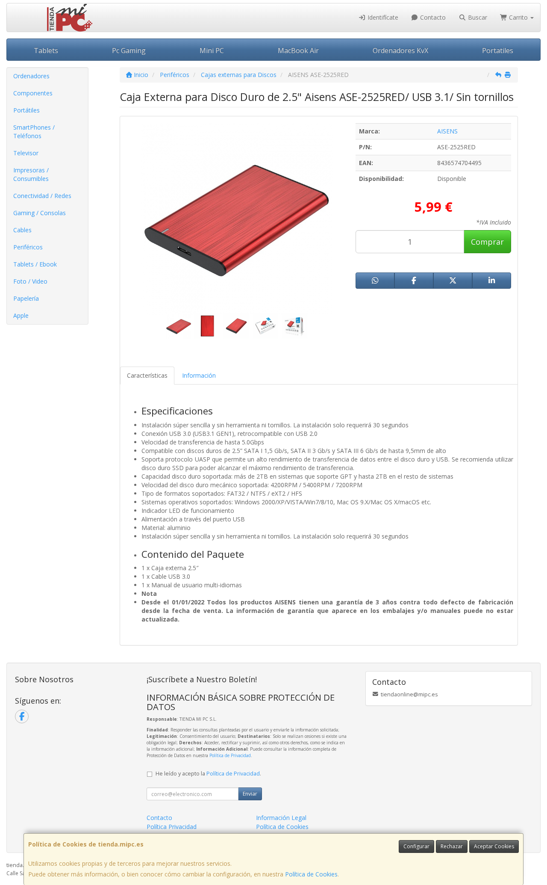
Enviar (250, 793)
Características (147, 375)
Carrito (518, 17)
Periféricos (28, 247)
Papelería (26, 298)
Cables (22, 230)
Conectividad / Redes (42, 196)
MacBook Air (298, 50)
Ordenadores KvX (400, 50)
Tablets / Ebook (35, 264)
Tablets (46, 50)
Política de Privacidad (230, 755)
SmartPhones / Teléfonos (34, 131)
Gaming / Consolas (39, 213)
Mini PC (212, 50)
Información (199, 375)
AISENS (447, 131)
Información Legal (281, 818)
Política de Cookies (311, 874)
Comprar (487, 242)
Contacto (432, 17)
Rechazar (452, 846)
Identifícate (382, 17)
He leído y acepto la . (208, 773)
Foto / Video (30, 281)
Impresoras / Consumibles (31, 174)
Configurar (416, 846)
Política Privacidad (172, 827)
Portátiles (26, 110)
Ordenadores (31, 76)
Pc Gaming (129, 50)
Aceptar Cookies (494, 846)
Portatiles (497, 50)
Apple (21, 315)
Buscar (476, 17)
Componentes (33, 93)
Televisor (25, 153)
